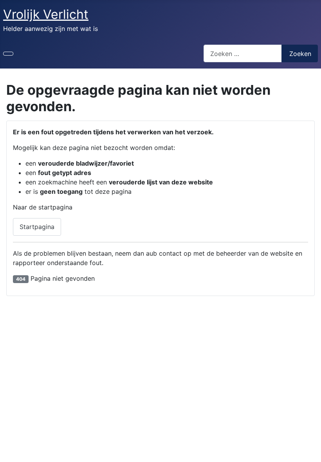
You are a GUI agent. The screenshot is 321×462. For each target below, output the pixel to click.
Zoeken (300, 54)
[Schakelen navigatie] (8, 54)
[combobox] (243, 53)
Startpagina (37, 227)
